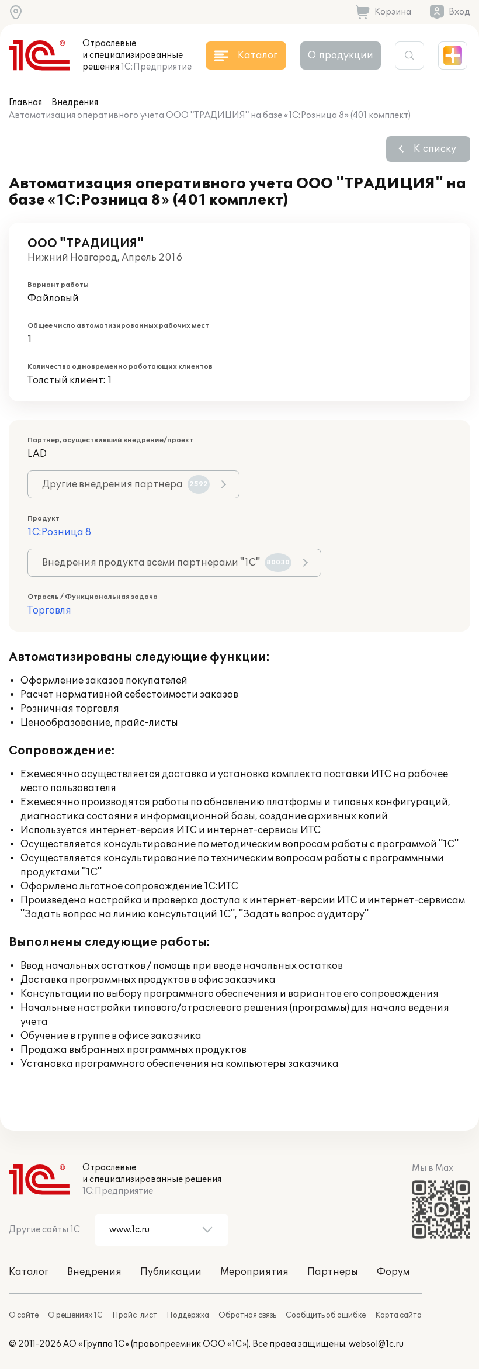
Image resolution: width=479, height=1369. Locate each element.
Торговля (49, 610)
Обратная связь (247, 1315)
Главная (25, 103)
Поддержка (187, 1315)
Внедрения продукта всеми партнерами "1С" (166, 563)
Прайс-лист (134, 1315)
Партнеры (332, 1272)
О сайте (24, 1315)
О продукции (340, 55)
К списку (435, 149)
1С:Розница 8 (59, 532)
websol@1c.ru (376, 1344)
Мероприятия (254, 1272)
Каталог (28, 1272)
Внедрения (74, 103)
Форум (393, 1272)
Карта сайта (398, 1315)
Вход (459, 12)
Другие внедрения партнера (125, 484)
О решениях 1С (75, 1315)
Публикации (171, 1272)
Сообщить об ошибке (326, 1315)
